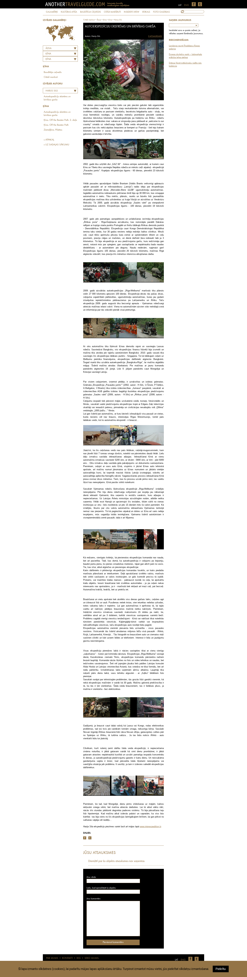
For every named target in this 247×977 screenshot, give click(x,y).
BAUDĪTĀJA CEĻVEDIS (90, 12)
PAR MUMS (52, 958)
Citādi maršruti (51, 77)
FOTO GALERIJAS (161, 12)
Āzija (48, 48)
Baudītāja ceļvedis (52, 72)
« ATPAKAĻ (49, 140)
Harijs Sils (52, 91)
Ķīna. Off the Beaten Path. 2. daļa (60, 120)
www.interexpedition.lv (150, 826)
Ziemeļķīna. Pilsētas (53, 130)
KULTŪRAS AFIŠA (69, 12)
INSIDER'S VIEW (131, 12)
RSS (79, 958)
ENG (186, 5)
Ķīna (48, 59)
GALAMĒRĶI (52, 12)
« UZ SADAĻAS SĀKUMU (56, 144)
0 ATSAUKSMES (155, 36)
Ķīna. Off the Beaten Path (56, 125)
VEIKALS (146, 12)
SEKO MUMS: (92, 958)
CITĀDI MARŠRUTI (112, 12)
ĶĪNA (48, 54)
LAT (179, 5)
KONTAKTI (67, 958)
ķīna (105, 20)
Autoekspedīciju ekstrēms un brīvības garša (57, 98)
